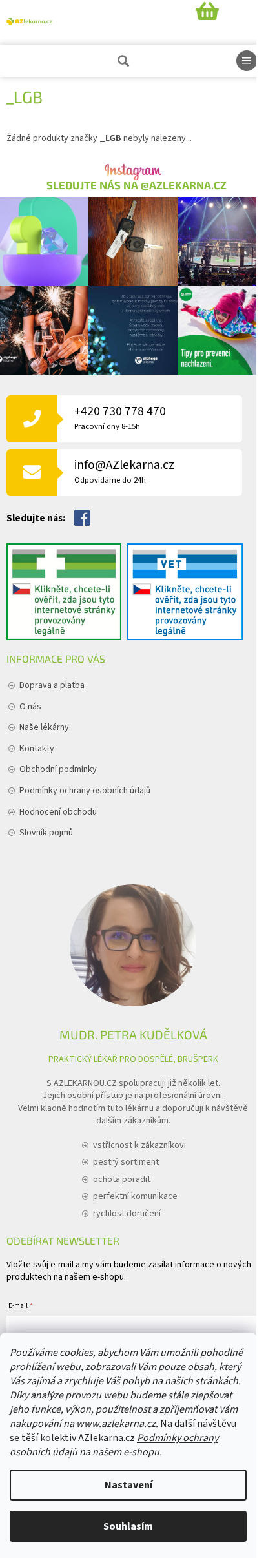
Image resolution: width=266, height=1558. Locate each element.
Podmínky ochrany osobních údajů (84, 790)
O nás (30, 706)
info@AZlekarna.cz (124, 471)
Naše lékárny (44, 727)
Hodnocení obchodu (58, 811)
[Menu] (247, 61)
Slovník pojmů (46, 832)
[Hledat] (122, 61)
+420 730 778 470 (120, 417)
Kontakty (36, 748)
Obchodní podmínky (58, 769)
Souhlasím (128, 1526)
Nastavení (128, 1485)
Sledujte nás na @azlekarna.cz (136, 185)
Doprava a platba (52, 685)
